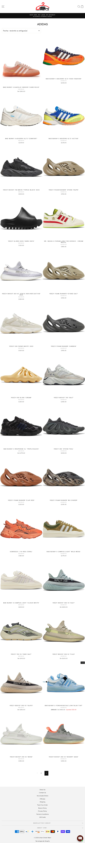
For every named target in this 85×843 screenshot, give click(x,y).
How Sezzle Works (42, 795)
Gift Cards (42, 817)
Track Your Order (42, 805)
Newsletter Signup (42, 823)
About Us (42, 789)
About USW (42, 827)
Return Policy (42, 808)
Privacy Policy (42, 811)
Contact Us (42, 792)
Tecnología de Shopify (42, 841)
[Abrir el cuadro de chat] (80, 838)
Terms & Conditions (42, 814)
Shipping (42, 802)
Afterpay (42, 799)
